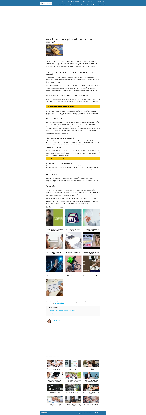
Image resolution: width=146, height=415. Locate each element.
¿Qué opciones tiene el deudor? (56, 312)
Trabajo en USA (73, 4)
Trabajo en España (84, 4)
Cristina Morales (57, 320)
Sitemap (80, 412)
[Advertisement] (73, 21)
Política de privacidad (86, 412)
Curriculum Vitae (101, 4)
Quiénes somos (100, 412)
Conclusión (51, 313)
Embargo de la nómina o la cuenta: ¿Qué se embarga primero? (63, 310)
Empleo (93, 4)
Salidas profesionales (100, 1)
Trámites (62, 1)
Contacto (80, 413)
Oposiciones (76, 1)
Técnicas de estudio (62, 4)
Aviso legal (94, 412)
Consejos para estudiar (87, 1)
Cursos (68, 1)
